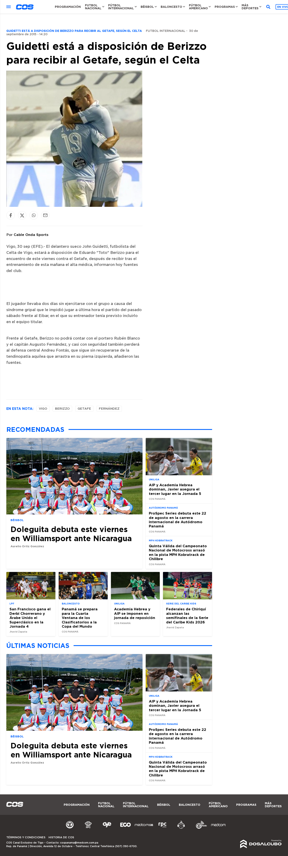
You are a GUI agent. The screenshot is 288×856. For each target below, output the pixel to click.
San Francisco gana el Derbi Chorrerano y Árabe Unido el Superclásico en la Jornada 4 (30, 617)
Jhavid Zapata (18, 632)
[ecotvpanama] (125, 828)
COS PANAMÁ (157, 499)
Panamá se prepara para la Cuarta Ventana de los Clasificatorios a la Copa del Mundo (80, 617)
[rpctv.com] (88, 828)
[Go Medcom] (144, 828)
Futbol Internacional (165, 31)
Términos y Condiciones (25, 837)
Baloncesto (171, 6)
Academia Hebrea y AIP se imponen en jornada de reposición (134, 613)
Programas (225, 6)
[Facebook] (10, 215)
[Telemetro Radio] (199, 828)
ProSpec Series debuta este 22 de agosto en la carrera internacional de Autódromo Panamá (177, 519)
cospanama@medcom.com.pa (79, 842)
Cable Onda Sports (31, 235)
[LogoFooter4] (162, 828)
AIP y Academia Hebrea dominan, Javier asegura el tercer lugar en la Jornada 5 (175, 489)
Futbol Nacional (93, 7)
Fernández (109, 408)
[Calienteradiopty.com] (181, 828)
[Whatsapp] (34, 215)
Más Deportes (250, 7)
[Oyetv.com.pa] (107, 828)
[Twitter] (22, 215)
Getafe (84, 408)
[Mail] (45, 215)
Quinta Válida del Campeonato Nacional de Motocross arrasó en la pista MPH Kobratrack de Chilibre (178, 552)
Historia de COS (61, 837)
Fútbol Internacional (121, 7)
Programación (68, 6)
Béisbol (147, 6)
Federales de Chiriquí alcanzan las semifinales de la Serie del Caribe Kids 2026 (187, 615)
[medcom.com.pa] (218, 828)
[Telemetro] (70, 828)
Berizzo (62, 408)
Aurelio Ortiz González (27, 546)
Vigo (43, 408)
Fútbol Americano (198, 7)
